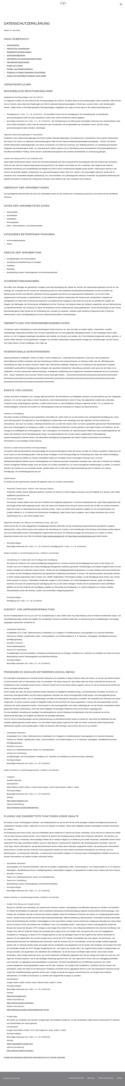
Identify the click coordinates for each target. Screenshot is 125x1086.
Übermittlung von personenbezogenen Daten (24, 59)
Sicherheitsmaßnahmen (16, 55)
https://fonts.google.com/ (16, 996)
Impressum (91, 1078)
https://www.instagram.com (17, 801)
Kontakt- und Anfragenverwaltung (20, 69)
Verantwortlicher (13, 45)
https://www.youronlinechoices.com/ (82, 536)
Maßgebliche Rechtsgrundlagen (19, 52)
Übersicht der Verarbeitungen (18, 49)
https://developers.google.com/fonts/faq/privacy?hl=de (28, 1010)
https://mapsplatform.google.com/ (20, 1044)
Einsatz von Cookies (15, 66)
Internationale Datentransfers (18, 62)
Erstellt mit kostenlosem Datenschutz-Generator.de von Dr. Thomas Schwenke (34, 1057)
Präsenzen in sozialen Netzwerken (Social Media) (26, 72)
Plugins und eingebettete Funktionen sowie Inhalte (26, 76)
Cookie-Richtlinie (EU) (76, 1078)
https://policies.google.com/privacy (20, 1003)
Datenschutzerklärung (105, 1078)
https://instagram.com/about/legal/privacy (23, 808)
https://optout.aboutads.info (53, 536)
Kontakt (119, 1078)
